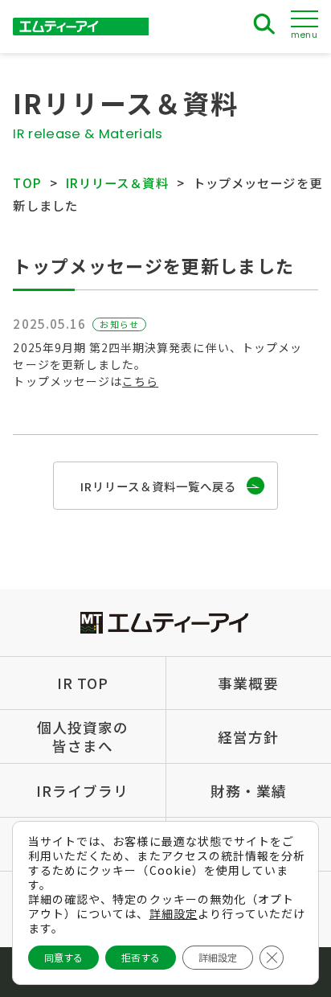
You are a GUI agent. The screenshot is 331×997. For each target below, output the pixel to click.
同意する (63, 957)
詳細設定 (173, 913)
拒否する (140, 957)
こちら (140, 381)
